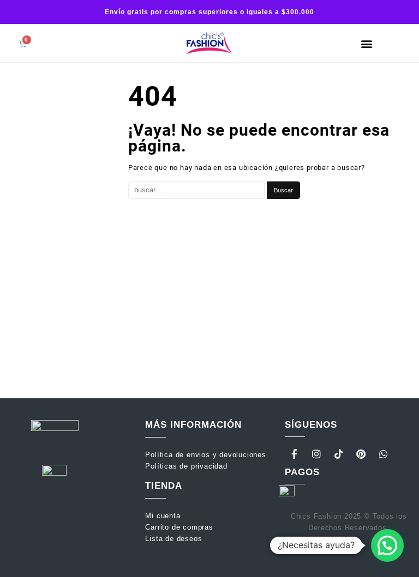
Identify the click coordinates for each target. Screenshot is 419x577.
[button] (366, 43)
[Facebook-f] (294, 454)
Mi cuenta (164, 516)
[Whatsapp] (383, 454)
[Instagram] (316, 454)
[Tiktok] (339, 454)
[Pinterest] (361, 454)
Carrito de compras (179, 527)
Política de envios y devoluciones (206, 455)
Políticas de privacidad (186, 466)
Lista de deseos (173, 539)
